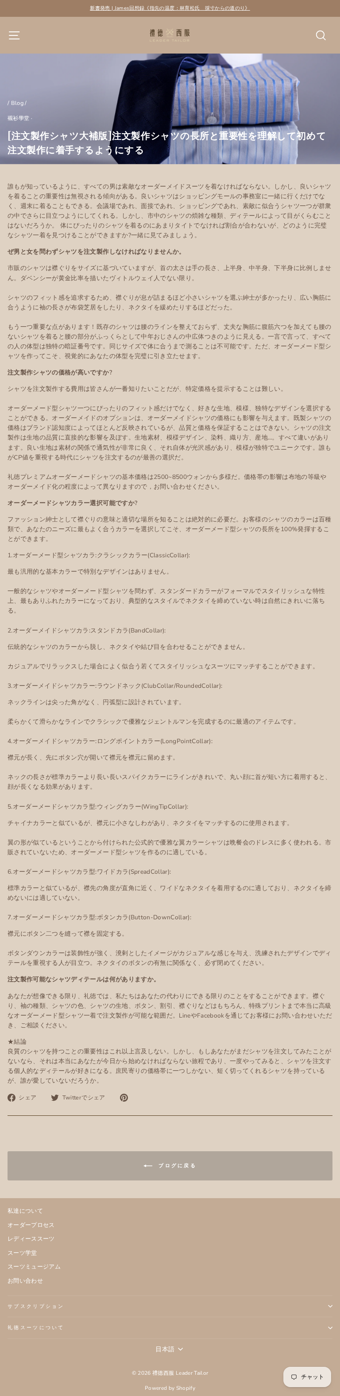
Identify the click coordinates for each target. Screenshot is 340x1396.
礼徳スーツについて (36, 1327)
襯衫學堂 (18, 118)
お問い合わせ (25, 1281)
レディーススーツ (31, 1239)
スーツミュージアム (34, 1267)
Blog (17, 103)
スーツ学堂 (22, 1253)
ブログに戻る (176, 1165)
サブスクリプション (36, 1306)
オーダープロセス (31, 1225)
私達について (25, 1211)
